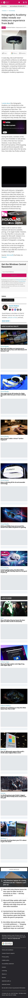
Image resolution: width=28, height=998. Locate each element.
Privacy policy (5, 956)
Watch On (5, 223)
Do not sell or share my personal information (13, 988)
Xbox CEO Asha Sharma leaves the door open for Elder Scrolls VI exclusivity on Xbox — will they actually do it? (15, 892)
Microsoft (10, 255)
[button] (26, 2)
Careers (4, 967)
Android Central (6, 984)
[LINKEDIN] (15, 310)
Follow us (15, 53)
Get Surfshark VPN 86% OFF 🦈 (18, 6)
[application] (14, 175)
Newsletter (23, 53)
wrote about (6, 103)
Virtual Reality (12, 10)
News (3, 27)
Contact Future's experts (8, 953)
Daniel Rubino (11, 27)
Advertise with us (6, 981)
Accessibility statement (8, 963)
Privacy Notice (22, 281)
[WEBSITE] (18, 310)
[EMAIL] (21, 310)
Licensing (4, 970)
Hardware (4, 10)
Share (5, 53)
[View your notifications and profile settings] (19, 2)
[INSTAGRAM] (13, 310)
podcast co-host (12, 317)
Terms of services (20, 279)
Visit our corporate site (14, 938)
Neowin (4, 257)
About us (4, 974)
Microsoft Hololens (7, 300)
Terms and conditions (7, 950)
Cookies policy (5, 960)
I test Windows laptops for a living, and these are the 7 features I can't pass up (14, 882)
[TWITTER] (10, 310)
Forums (4, 977)
